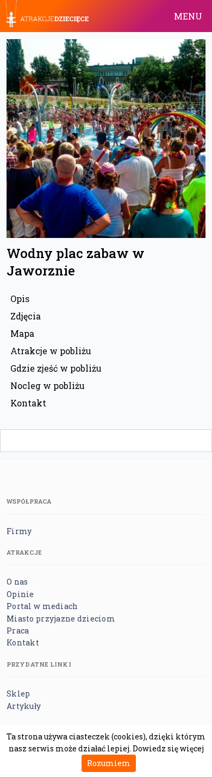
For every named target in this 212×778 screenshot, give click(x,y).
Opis (19, 298)
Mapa (22, 333)
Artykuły (24, 706)
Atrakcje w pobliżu (50, 350)
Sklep (18, 693)
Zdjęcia (25, 316)
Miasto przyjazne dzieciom (61, 618)
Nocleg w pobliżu (47, 385)
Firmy (19, 531)
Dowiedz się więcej (168, 748)
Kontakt (28, 403)
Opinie (20, 594)
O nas (17, 581)
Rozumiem (108, 763)
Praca (18, 630)
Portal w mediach (42, 606)
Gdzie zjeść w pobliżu (56, 368)
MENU (188, 16)
